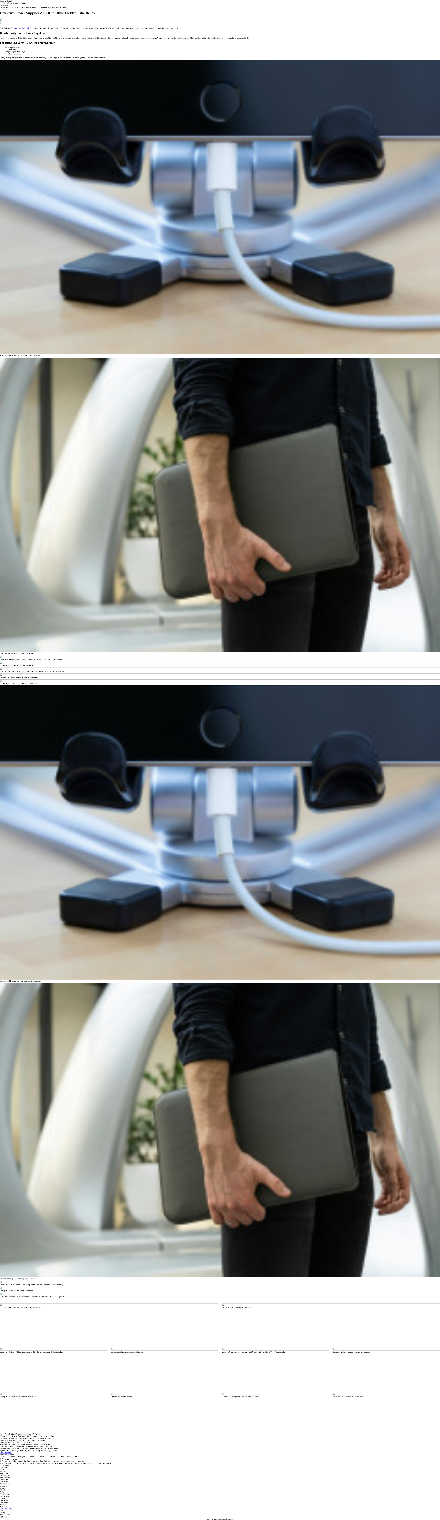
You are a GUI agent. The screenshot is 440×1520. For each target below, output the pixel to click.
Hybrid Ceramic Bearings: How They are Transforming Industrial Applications (28, 1451)
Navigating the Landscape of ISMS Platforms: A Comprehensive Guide (26, 1446)
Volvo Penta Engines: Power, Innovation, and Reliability (20, 1434)
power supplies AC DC (22, 28)
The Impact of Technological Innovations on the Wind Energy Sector (25, 1444)
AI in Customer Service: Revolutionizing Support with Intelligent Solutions (27, 1436)
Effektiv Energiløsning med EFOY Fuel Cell (16, 1442)
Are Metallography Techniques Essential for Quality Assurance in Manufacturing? (29, 1448)
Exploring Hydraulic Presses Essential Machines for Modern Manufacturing (27, 1438)
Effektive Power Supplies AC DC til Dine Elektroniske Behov (22, 1440)
